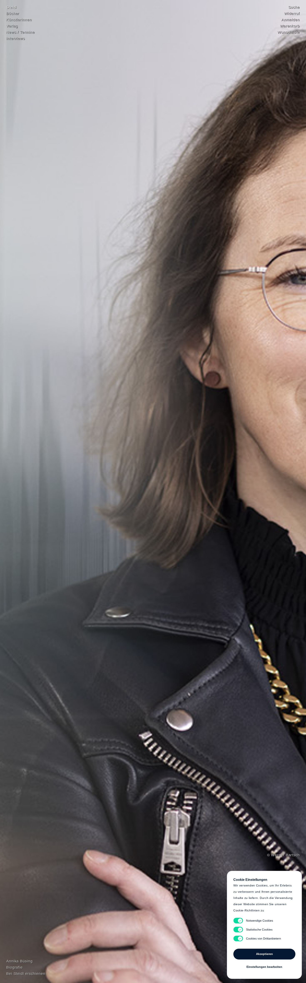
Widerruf (292, 13)
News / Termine (20, 32)
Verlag (12, 26)
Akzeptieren (264, 954)
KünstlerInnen (19, 20)
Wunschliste (288, 32)
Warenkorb (290, 26)
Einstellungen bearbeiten (264, 966)
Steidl (11, 7)
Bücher (12, 13)
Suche (294, 7)
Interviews (15, 38)
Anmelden (290, 20)
